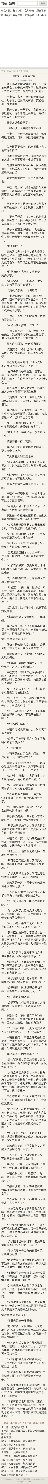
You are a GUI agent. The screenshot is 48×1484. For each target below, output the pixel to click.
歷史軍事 (41, 10)
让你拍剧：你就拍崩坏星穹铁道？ (19, 1456)
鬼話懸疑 (29, 15)
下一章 (28, 1423)
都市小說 (17, 10)
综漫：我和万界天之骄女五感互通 (19, 1471)
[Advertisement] (24, 43)
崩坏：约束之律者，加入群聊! (17, 1460)
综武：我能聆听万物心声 (14, 1475)
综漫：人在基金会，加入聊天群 (18, 1463)
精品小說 (6, 10)
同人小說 (41, 15)
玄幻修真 (29, 10)
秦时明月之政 (22, 71)
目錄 (42, 1423)
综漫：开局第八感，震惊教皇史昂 (19, 1441)
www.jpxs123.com (24, 1482)
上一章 (13, 1423)
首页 (3, 71)
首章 (6, 1423)
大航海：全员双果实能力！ (15, 1452)
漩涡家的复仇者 (19, 1427)
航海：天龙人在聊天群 (13, 1445)
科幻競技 (6, 15)
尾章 (35, 1423)
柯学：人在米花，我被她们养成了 (19, 1467)
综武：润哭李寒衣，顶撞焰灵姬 (18, 1448)
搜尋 (43, 3)
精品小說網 (8, 3)
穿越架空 (17, 15)
